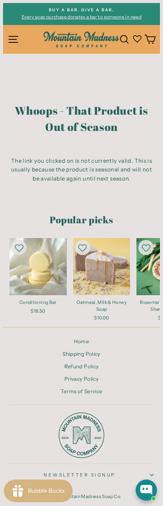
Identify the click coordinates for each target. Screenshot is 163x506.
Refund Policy (81, 366)
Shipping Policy (81, 354)
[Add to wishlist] (19, 247)
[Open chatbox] (146, 490)
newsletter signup (80, 475)
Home (81, 341)
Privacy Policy (81, 379)
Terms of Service (82, 391)
